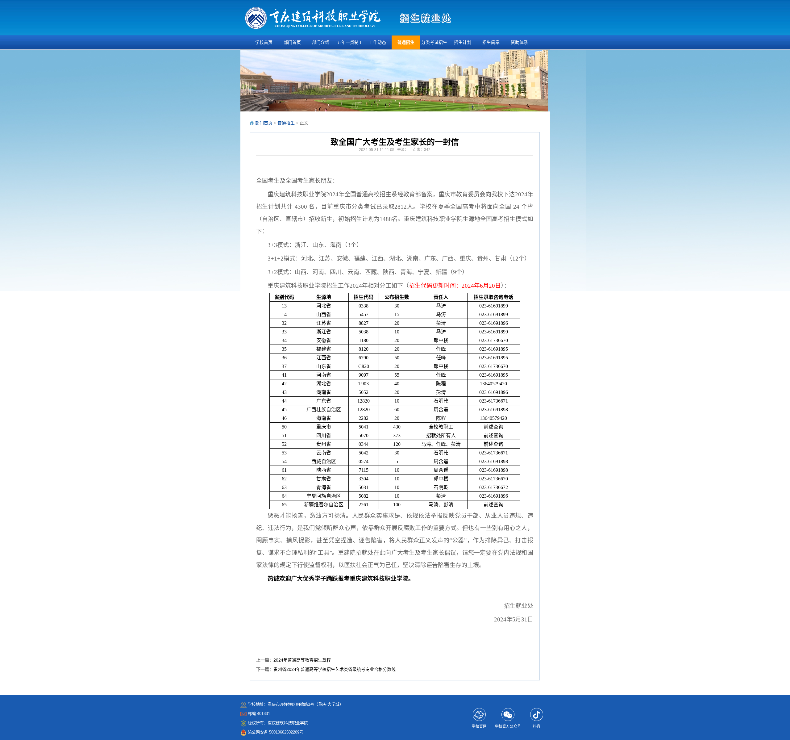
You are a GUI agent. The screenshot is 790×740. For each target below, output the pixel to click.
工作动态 (377, 42)
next (543, 82)
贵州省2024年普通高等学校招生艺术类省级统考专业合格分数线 (334, 669)
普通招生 (405, 42)
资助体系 (519, 42)
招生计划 (462, 42)
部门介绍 (320, 42)
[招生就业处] (312, 18)
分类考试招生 (434, 42)
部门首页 (292, 42)
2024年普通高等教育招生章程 (302, 660)
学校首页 (263, 42)
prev (247, 82)
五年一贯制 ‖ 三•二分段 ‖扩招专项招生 (349, 44)
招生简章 (491, 42)
